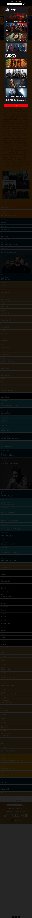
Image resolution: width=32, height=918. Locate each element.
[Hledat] (23, 4)
